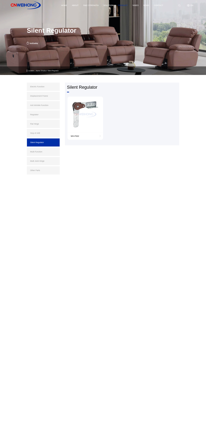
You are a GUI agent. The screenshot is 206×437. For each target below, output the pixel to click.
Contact (158, 5)
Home (64, 5)
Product (123, 5)
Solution (108, 5)
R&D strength (91, 5)
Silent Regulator (53, 71)
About (75, 5)
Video (136, 5)
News (146, 5)
